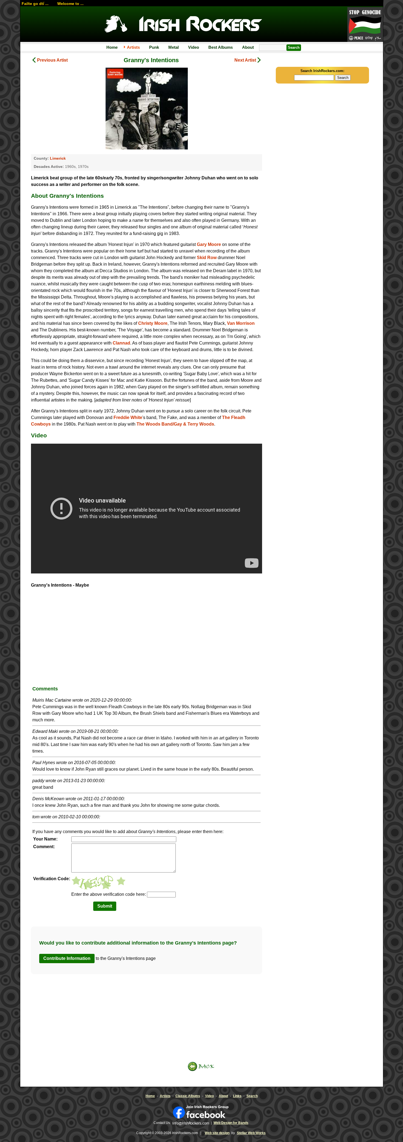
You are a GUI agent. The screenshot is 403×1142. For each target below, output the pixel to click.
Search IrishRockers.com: (322, 71)
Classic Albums (187, 1096)
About (248, 47)
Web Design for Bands (231, 1123)
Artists (133, 47)
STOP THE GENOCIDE (365, 25)
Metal (173, 47)
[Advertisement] (146, 639)
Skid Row (207, 257)
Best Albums (220, 47)
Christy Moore (153, 323)
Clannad (121, 343)
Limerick (58, 158)
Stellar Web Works (251, 1133)
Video (193, 47)
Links (237, 1096)
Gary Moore (209, 244)
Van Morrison (241, 323)
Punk (154, 47)
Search (252, 1096)
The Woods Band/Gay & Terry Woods (175, 424)
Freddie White (127, 417)
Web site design (217, 1133)
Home (112, 47)
